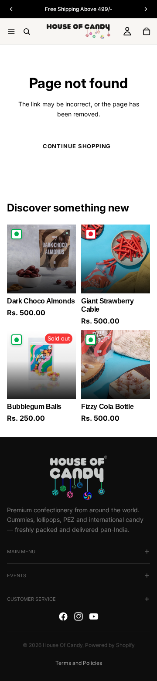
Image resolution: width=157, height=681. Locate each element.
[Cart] (146, 31)
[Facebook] (63, 616)
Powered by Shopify (110, 645)
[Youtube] (94, 616)
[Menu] (11, 31)
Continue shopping (77, 146)
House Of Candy (62, 645)
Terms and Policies (78, 663)
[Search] (26, 31)
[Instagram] (78, 616)
